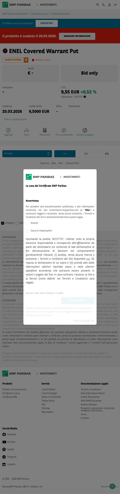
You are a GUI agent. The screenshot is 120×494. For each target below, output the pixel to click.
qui (88, 259)
